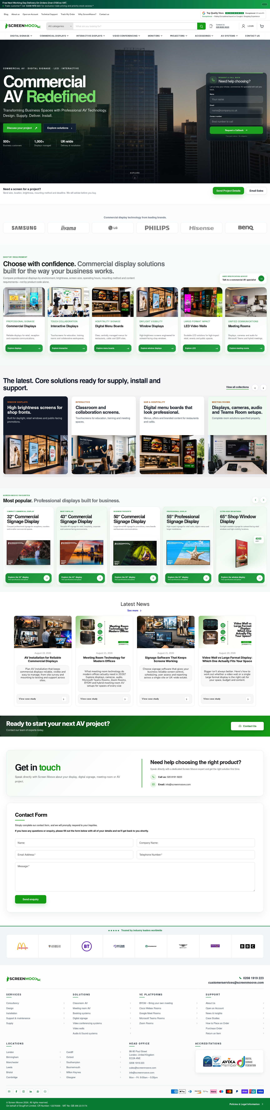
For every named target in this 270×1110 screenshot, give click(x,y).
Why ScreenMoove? (87, 14)
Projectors (177, 36)
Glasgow (70, 1077)
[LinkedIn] (30, 1091)
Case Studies (213, 1018)
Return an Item (213, 1033)
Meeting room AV (81, 1008)
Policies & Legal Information (245, 1104)
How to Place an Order (217, 1023)
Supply (9, 1023)
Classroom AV (80, 1003)
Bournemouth (73, 1067)
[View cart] (262, 26)
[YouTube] (45, 1091)
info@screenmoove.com (178, 784)
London (10, 1052)
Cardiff (69, 1052)
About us (15, 14)
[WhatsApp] (38, 1091)
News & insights (214, 1013)
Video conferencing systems (87, 1023)
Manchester (12, 1062)
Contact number (216, 116)
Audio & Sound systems (85, 1033)
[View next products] (263, 500)
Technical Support (49, 14)
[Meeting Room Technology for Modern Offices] (104, 632)
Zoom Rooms (146, 1023)
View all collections (237, 387)
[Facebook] (16, 1091)
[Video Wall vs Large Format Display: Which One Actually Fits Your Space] (227, 632)
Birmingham (12, 1057)
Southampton (73, 1062)
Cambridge (12, 1077)
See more (132, 610)
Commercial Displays (53, 36)
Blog (6, 14)
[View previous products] (255, 500)
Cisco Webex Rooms (150, 1008)
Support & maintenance (18, 1018)
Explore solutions (59, 127)
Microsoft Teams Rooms (152, 1018)
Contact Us (252, 36)
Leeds (9, 1067)
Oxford (69, 1057)
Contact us (104, 14)
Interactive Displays (89, 36)
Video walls (78, 1028)
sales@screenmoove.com (142, 1067)
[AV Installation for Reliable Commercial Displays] (43, 632)
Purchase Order (214, 1028)
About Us (210, 1003)
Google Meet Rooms (150, 1013)
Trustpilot (8, 199)
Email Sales (256, 190)
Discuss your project (22, 127)
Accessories (203, 36)
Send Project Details (228, 190)
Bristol (9, 1072)
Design (9, 1008)
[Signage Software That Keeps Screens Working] (166, 632)
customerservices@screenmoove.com (236, 982)
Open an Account (30, 14)
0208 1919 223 (33, 6)
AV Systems (228, 36)
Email (212, 105)
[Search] (201, 26)
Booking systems (82, 1013)
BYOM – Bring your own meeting (156, 1003)
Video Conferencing (125, 36)
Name (212, 94)
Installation (11, 1013)
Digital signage (80, 1018)
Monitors (154, 36)
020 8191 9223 (174, 776)
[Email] (9, 1091)
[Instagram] (23, 1091)
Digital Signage (20, 36)
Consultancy (12, 1003)
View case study (27, 698)
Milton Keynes (73, 1072)
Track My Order (68, 14)
